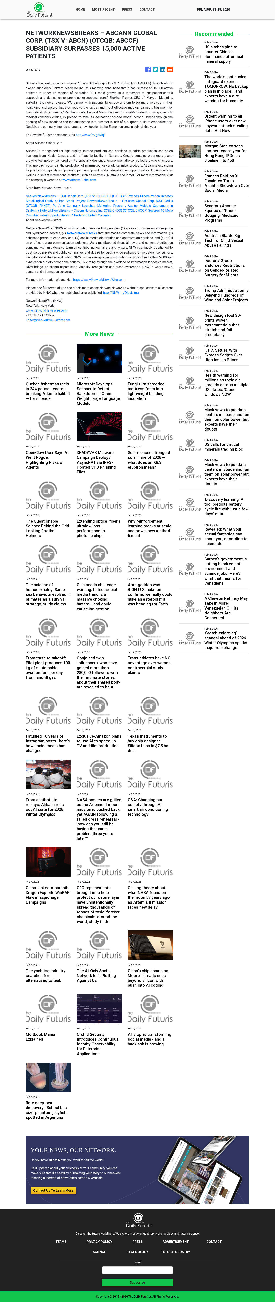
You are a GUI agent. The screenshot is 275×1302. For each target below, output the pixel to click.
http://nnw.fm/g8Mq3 (91, 135)
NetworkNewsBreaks (82, 233)
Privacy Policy (99, 1242)
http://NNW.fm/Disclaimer (121, 293)
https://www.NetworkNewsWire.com (98, 280)
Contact (214, 1242)
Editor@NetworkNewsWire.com (48, 320)
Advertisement (176, 1242)
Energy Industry (175, 1252)
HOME (80, 9)
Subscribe (137, 1282)
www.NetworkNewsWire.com (46, 310)
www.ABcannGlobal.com (79, 180)
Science (99, 1252)
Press (137, 1242)
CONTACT (147, 9)
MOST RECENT (103, 9)
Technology (137, 1252)
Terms (61, 1242)
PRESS (127, 9)
